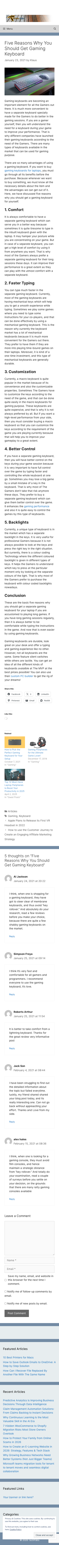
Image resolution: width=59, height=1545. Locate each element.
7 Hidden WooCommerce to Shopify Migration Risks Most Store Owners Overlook (24, 1429)
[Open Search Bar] (55, 29)
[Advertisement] (32, 7)
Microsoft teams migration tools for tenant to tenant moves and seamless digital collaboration (28, 1467)
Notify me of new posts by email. (27, 1303)
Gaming (12, 816)
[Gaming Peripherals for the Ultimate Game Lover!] (38, 742)
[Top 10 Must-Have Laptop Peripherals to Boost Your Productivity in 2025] (15, 775)
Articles (12, 811)
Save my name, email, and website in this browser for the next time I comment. (30, 1280)
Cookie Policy (15, 1529)
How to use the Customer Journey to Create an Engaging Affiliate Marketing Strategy (29, 834)
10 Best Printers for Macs (18, 1357)
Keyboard (25, 816)
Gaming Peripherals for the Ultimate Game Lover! (37, 752)
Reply (12, 936)
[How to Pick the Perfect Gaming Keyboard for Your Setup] (15, 742)
